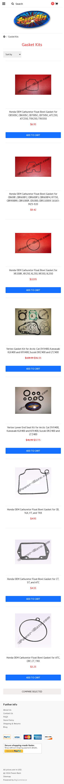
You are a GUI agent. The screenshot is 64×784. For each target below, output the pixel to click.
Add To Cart (33, 135)
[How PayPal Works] (22, 752)
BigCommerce (20, 780)
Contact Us (8, 713)
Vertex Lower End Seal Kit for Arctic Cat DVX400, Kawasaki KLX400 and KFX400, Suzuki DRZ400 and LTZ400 (33, 431)
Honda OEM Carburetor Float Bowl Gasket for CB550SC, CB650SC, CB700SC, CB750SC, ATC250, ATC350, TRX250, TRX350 (33, 115)
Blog (5, 727)
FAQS (5, 716)
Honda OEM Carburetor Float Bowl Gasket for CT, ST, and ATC (33, 580)
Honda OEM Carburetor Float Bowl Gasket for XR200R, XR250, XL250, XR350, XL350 (33, 272)
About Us (7, 710)
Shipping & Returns (12, 723)
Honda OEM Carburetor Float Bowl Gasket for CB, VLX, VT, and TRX (33, 511)
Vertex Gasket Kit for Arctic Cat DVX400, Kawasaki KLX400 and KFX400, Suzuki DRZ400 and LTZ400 (33, 350)
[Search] (13, 3)
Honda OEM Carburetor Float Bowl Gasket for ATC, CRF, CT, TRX (33, 659)
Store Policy (8, 720)
